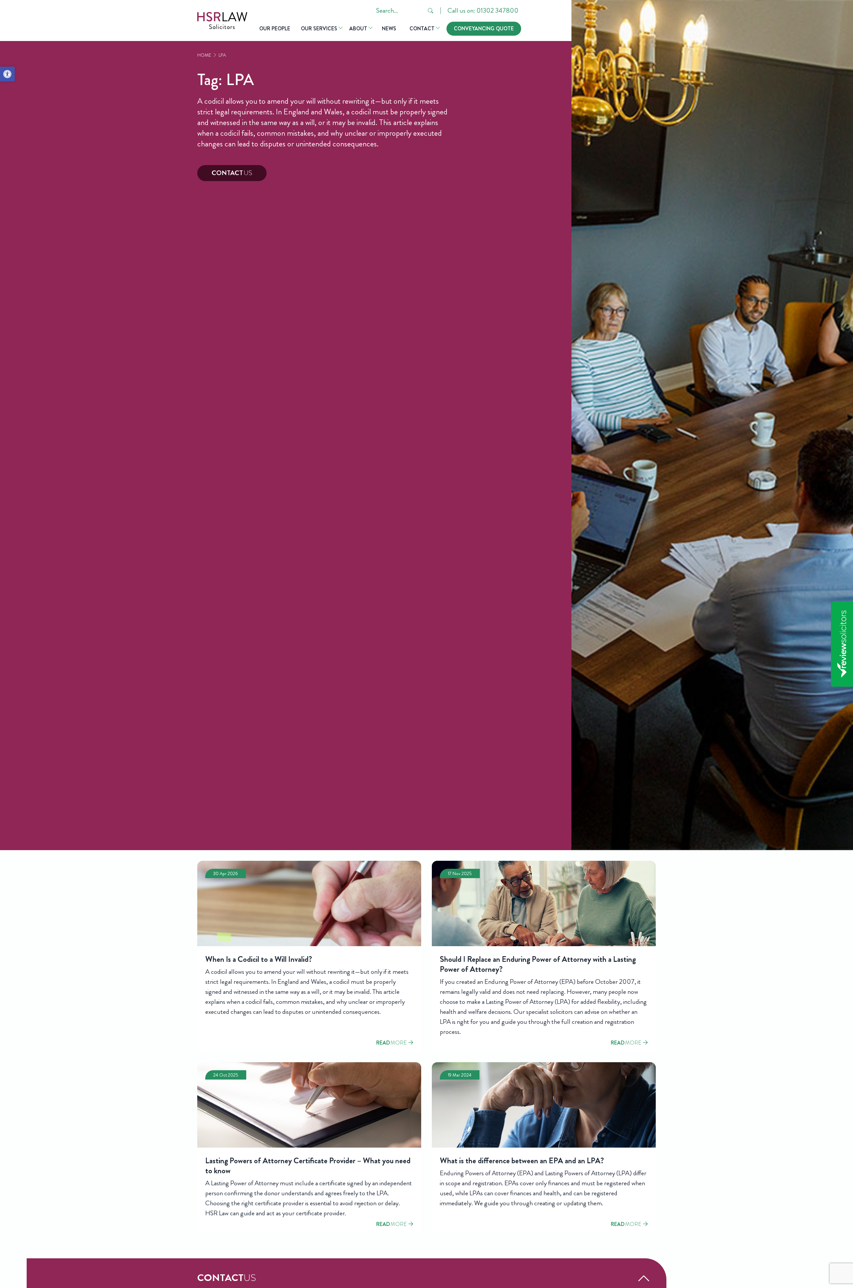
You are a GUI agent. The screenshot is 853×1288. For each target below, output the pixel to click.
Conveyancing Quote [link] (484, 28)
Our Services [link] (319, 28)
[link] (7, 74)
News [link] (389, 28)
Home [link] (204, 55)
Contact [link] (422, 28)
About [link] (358, 28)
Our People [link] (274, 28)
